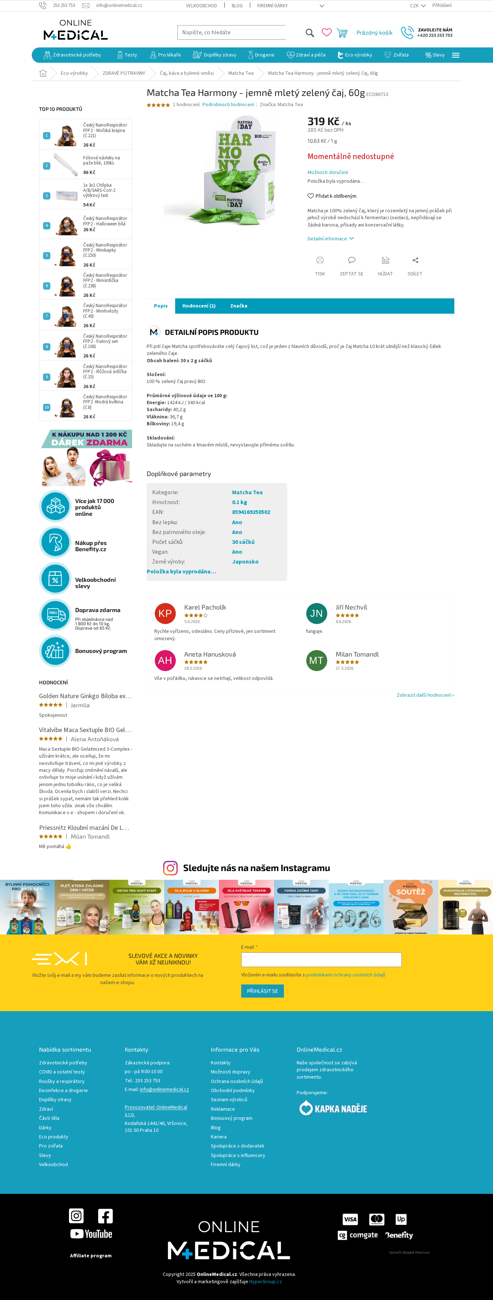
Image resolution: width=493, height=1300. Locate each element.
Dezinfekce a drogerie (63, 1090)
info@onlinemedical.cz (164, 1089)
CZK (415, 6)
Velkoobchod (201, 6)
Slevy (45, 1155)
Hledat (300, 32)
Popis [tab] (161, 306)
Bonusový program (232, 1118)
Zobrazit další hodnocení (424, 695)
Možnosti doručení (328, 172)
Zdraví (46, 1109)
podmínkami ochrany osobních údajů (345, 975)
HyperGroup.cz (265, 1281)
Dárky (45, 1128)
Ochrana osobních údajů (237, 1081)
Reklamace (223, 1109)
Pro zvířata (51, 1146)
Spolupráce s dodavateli (237, 1146)
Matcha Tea (247, 492)
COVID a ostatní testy (62, 1072)
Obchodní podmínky (233, 1090)
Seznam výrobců (229, 1099)
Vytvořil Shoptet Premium (409, 1252)
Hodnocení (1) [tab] (199, 306)
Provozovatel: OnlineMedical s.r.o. (156, 1111)
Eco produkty (53, 1137)
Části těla (49, 1118)
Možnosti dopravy (230, 1072)
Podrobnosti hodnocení (228, 104)
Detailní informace (327, 239)
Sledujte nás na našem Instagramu (256, 867)
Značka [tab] (238, 306)
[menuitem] (72, 55)
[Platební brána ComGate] (375, 1227)
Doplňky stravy (55, 1099)
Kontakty (221, 1063)
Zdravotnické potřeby (63, 1063)
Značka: (281, 104)
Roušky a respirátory (62, 1081)
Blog (237, 6)
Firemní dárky (272, 6)
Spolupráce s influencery (238, 1155)
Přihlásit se (262, 991)
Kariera (219, 1137)
